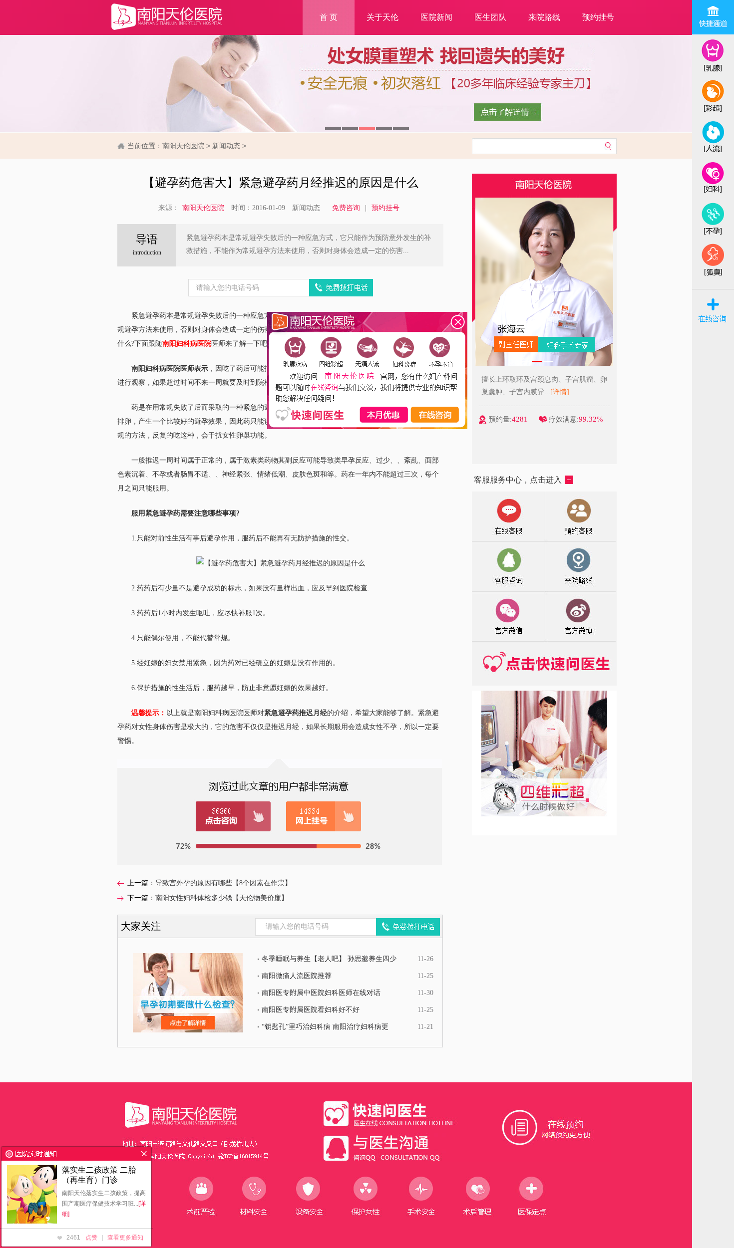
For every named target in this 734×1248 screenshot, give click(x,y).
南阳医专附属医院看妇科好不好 (311, 1009)
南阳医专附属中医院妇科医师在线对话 (321, 993)
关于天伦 (382, 17)
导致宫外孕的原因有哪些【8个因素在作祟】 (223, 883)
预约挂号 (598, 17)
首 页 (329, 17)
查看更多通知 (125, 1237)
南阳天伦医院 (183, 146)
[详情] (559, 392)
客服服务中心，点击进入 (518, 480)
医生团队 (490, 17)
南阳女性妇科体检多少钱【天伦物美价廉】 (221, 898)
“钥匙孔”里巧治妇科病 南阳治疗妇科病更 (325, 1026)
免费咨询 (346, 208)
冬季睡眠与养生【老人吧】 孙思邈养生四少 (329, 959)
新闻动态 (226, 146)
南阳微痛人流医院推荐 (297, 976)
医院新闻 (436, 17)
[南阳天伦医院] (179, 30)
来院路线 (544, 17)
